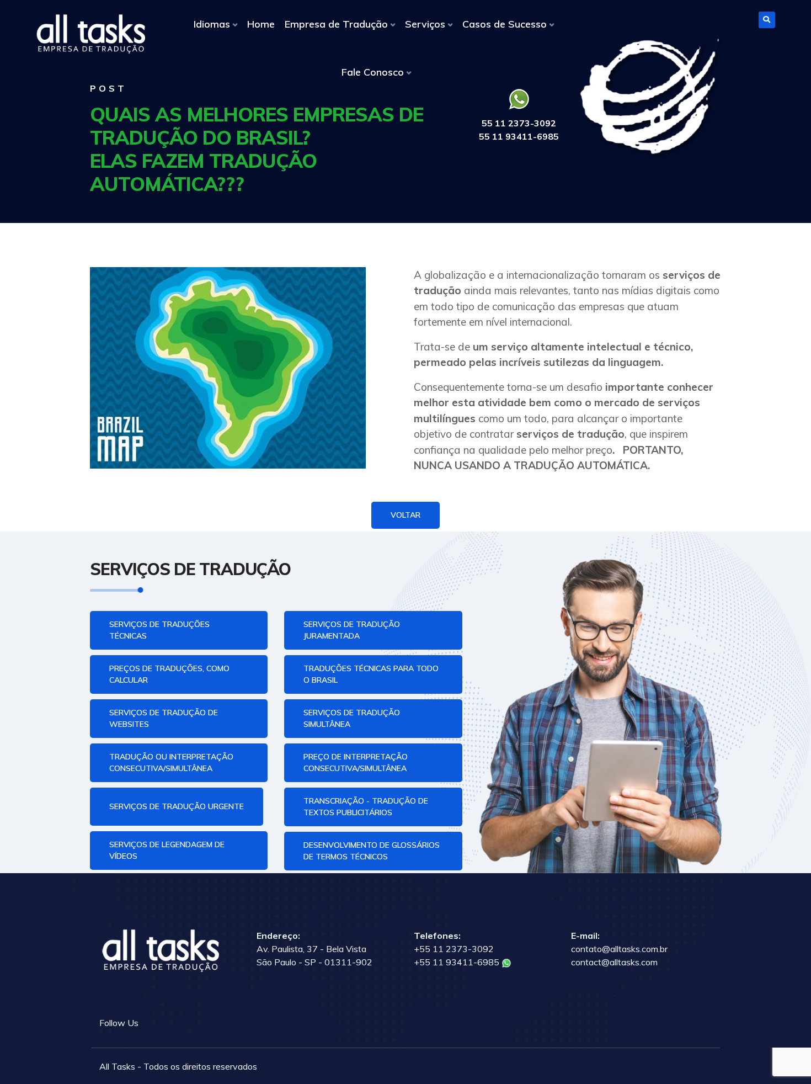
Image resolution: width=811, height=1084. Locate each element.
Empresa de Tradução (336, 24)
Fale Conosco (373, 72)
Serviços (425, 24)
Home (261, 24)
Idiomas (212, 24)
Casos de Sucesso (504, 24)
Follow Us (118, 1022)
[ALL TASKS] (90, 34)
